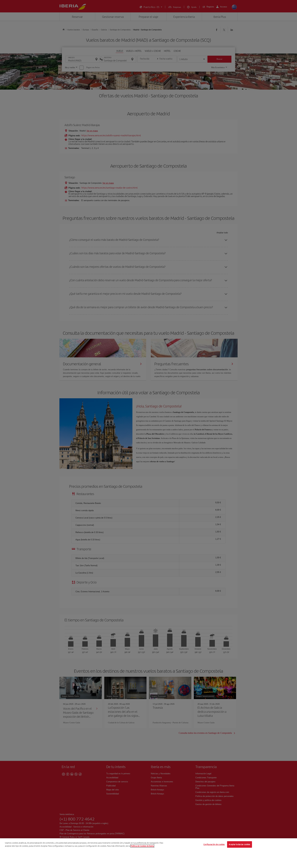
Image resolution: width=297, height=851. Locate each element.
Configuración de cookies (214, 844)
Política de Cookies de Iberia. (142, 845)
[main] (148, 844)
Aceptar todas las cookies (239, 844)
